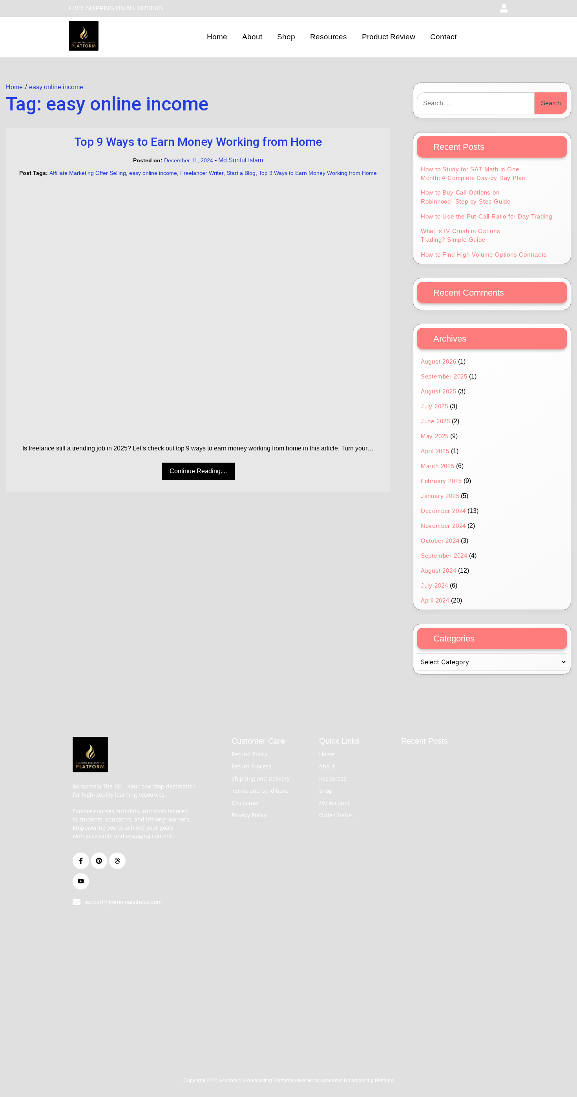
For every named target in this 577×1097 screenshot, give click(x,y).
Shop (286, 37)
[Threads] (117, 861)
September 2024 (444, 555)
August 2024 (438, 570)
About (252, 37)
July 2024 (434, 585)
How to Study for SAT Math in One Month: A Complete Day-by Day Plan (473, 174)
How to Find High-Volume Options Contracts (484, 254)
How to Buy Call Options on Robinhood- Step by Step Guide (466, 197)
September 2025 (444, 376)
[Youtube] (81, 881)
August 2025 (438, 391)
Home (217, 37)
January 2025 (440, 495)
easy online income (153, 173)
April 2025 (435, 451)
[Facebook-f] (81, 861)
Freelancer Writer (201, 173)
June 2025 (435, 421)
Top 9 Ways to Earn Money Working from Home (198, 142)
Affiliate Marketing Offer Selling (87, 173)
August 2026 (438, 361)
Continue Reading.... (198, 471)
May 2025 (435, 436)
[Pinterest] (99, 861)
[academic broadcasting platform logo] (84, 36)
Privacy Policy (249, 815)
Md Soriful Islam (240, 160)
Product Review (388, 37)
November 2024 (443, 525)
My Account (334, 803)
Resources (328, 37)
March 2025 (438, 466)
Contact (443, 37)
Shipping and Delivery (261, 778)
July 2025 (434, 406)
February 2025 (441, 481)
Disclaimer (245, 803)
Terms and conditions (260, 790)
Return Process (251, 766)
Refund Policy (249, 754)
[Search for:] (476, 103)
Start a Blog (241, 173)
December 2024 (443, 510)
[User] (504, 8)
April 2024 (435, 600)
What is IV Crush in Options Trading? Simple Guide (460, 235)
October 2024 (440, 540)
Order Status (336, 815)
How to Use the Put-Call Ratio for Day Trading (486, 216)
